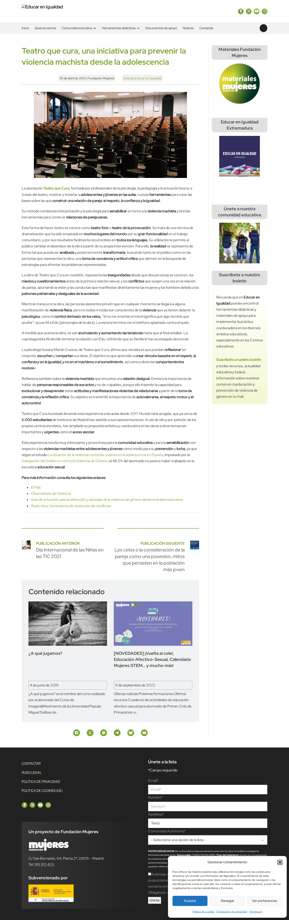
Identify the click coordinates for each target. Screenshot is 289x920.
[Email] (144, 732)
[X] (90, 732)
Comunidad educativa (77, 28)
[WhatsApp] (103, 732)
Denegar (227, 901)
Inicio (25, 28)
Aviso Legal (32, 772)
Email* (153, 780)
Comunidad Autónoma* (167, 831)
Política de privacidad (41, 781)
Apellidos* (156, 814)
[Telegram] (117, 732)
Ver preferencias (264, 901)
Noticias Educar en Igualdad (142, 78)
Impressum (255, 911)
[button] (280, 862)
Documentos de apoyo (161, 28)
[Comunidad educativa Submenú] (94, 28)
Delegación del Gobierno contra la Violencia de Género (64, 461)
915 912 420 (44, 864)
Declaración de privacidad (232, 911)
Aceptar (190, 901)
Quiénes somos (45, 28)
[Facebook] (76, 732)
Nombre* (155, 797)
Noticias (188, 28)
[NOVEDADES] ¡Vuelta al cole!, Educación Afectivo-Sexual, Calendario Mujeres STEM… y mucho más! (152, 659)
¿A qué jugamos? (45, 653)
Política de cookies (203, 911)
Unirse (154, 900)
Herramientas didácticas (118, 28)
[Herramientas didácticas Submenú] (138, 28)
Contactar (206, 28)
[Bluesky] (130, 732)
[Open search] (263, 28)
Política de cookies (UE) (42, 790)
